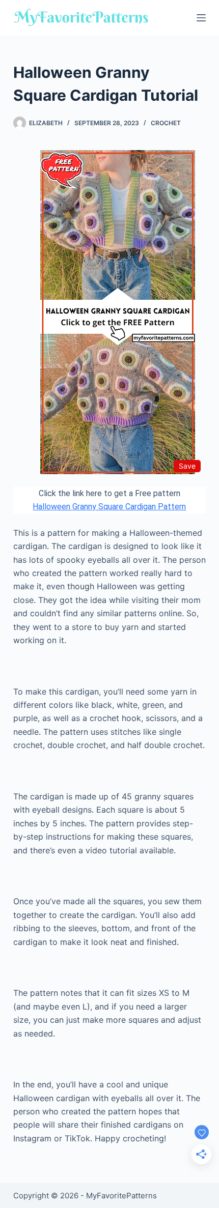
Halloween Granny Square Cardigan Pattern (109, 506)
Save (187, 466)
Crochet (166, 123)
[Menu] (201, 17)
